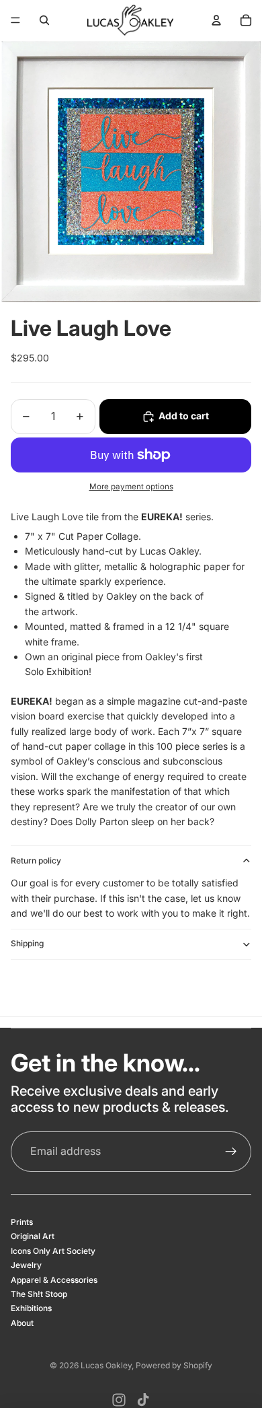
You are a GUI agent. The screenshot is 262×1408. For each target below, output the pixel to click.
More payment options (131, 486)
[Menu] (15, 20)
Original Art (32, 1236)
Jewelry (26, 1265)
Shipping (27, 943)
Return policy (36, 860)
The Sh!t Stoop (39, 1294)
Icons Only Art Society (53, 1251)
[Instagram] (119, 1400)
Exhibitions (31, 1308)
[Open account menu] (216, 20)
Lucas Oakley (106, 1365)
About (22, 1323)
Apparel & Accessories (54, 1280)
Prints (22, 1222)
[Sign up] (231, 1151)
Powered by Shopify (174, 1365)
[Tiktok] (143, 1400)
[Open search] (44, 20)
